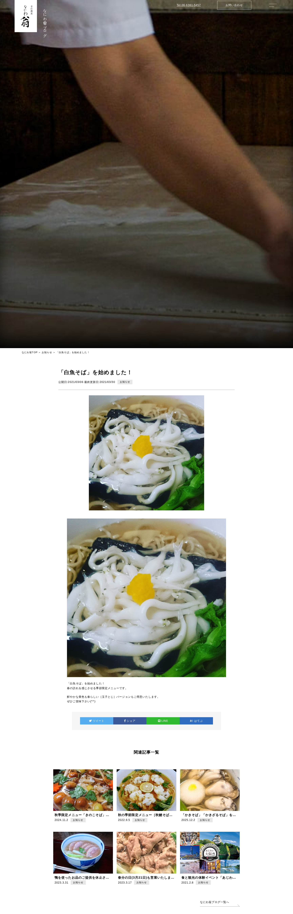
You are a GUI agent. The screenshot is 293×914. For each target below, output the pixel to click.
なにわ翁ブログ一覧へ (214, 902)
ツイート (98, 720)
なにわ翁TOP (29, 352)
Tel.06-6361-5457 (189, 5)
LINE (164, 720)
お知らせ (47, 352)
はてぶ (198, 720)
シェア (131, 720)
